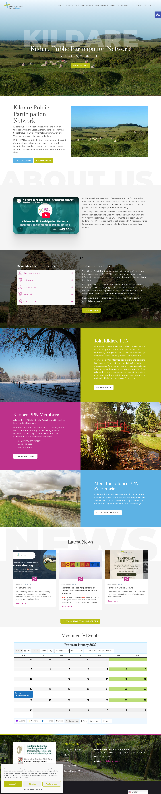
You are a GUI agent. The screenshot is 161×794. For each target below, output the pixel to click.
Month (36, 651)
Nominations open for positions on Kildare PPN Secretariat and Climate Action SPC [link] (79, 591)
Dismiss (32, 784)
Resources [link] (139, 6)
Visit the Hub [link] (91, 310)
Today (100, 651)
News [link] (74, 584)
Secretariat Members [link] (108, 513)
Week (43, 651)
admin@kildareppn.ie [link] (110, 761)
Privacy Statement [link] (36, 789)
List (26, 651)
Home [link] (59, 6)
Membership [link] (100, 6)
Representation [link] (83, 6)
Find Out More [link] (23, 160)
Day (50, 651)
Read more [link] (21, 603)
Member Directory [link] (25, 456)
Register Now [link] (43, 160)
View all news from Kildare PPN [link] (80, 621)
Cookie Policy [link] (24, 789)
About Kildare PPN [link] (72, 749)
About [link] (69, 6)
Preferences (51, 784)
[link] (158, 15)
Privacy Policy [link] (69, 766)
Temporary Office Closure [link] (120, 588)
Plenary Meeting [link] (23, 588)
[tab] (46, 273)
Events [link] (113, 6)
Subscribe (94, 721)
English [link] (134, 792)
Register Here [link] (80, 66)
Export (106, 721)
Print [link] (83, 721)
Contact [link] (152, 6)
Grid (19, 651)
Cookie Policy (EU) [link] (71, 771)
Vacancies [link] (125, 6)
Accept (12, 784)
